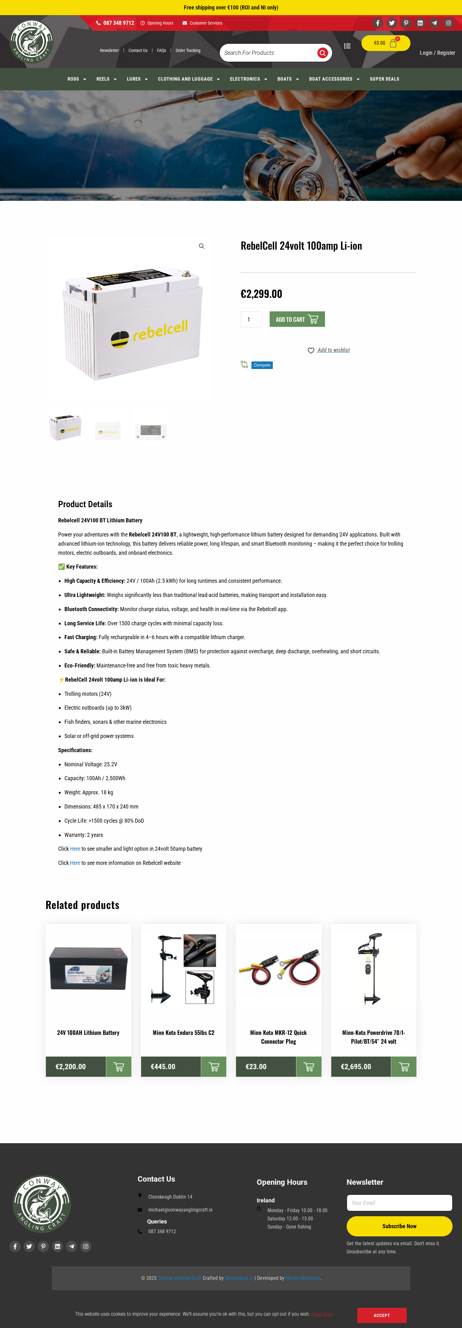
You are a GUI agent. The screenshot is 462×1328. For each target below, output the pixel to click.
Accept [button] (382, 1315)
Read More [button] (322, 1314)
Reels (103, 79)
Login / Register (437, 52)
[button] (201, 246)
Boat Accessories (331, 79)
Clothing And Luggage (185, 79)
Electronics (245, 79)
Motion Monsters (303, 1278)
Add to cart (290, 319)
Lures (134, 79)
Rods (73, 79)
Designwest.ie (239, 1278)
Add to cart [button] (118, 1067)
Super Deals (384, 79)
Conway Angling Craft (179, 1278)
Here (75, 848)
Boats (285, 79)
